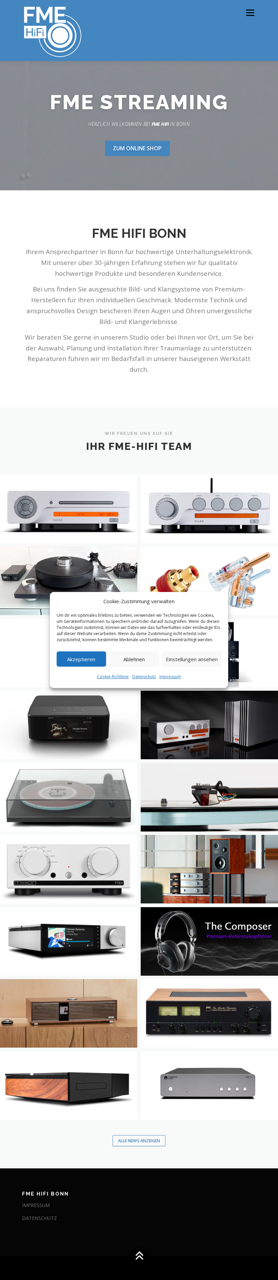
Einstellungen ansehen (192, 659)
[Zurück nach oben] (139, 1256)
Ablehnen (134, 659)
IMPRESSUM (36, 1205)
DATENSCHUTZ (39, 1218)
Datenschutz (144, 677)
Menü (250, 12)
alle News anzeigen (139, 1141)
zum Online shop (137, 148)
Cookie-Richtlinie (113, 677)
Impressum (170, 677)
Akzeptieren (81, 659)
